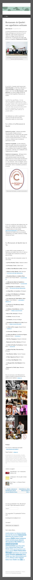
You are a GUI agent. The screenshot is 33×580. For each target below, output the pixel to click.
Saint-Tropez (8, 461)
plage (21, 552)
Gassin (23, 541)
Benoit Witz (20, 457)
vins (24, 559)
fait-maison (18, 541)
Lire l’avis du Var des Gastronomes (15, 273)
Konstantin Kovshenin (16, 573)
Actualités (18, 455)
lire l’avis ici (17, 336)
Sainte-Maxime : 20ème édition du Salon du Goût (24, 490)
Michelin (9, 552)
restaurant (19, 554)
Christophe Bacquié (10, 458)
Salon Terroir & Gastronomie (19, 556)
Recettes (12, 554)
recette (7, 554)
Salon (11, 556)
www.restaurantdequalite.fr (11, 230)
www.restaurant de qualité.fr (12, 449)
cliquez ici (9, 328)
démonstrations (10, 541)
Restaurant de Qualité (22, 460)
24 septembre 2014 (17, 28)
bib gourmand (14, 534)
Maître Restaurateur (20, 550)
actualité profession (17, 456)
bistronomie (22, 534)
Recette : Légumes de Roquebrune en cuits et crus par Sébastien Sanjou (11, 490)
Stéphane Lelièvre (23, 461)
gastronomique (23, 458)
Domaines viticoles (14, 540)
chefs (24, 457)
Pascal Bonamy (15, 552)
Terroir (11, 559)
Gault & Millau (18, 545)
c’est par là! (12, 346)
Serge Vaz (8, 557)
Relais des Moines (13, 460)
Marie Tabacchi (9, 28)
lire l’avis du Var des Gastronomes (17, 288)
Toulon (15, 559)
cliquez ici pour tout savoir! (15, 324)
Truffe (18, 559)
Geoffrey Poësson (9, 459)
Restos (7, 456)
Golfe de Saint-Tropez (14, 547)
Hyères (11, 549)
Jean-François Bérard (17, 459)
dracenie (21, 540)
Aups (15, 533)
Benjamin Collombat (13, 457)
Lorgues (11, 550)
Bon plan (11, 536)
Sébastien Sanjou (15, 461)
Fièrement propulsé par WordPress (13, 571)
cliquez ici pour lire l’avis (16, 310)
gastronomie (16, 458)
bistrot (7, 536)
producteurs (24, 552)
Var (6, 463)
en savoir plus (24, 283)
